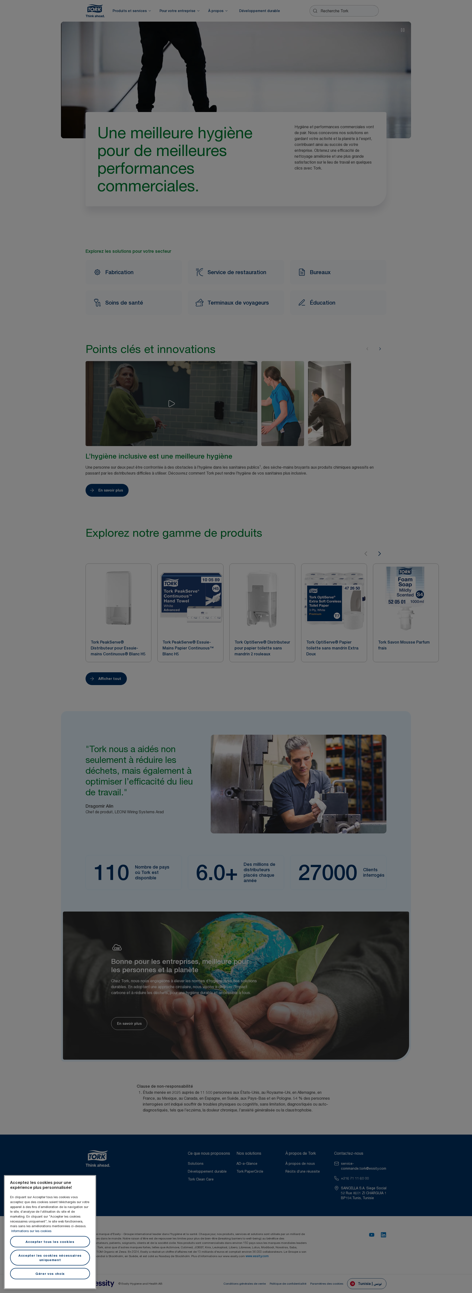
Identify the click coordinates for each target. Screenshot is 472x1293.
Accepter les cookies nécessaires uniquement (50, 1257)
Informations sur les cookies (31, 1231)
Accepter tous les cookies (50, 1242)
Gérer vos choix (50, 1274)
